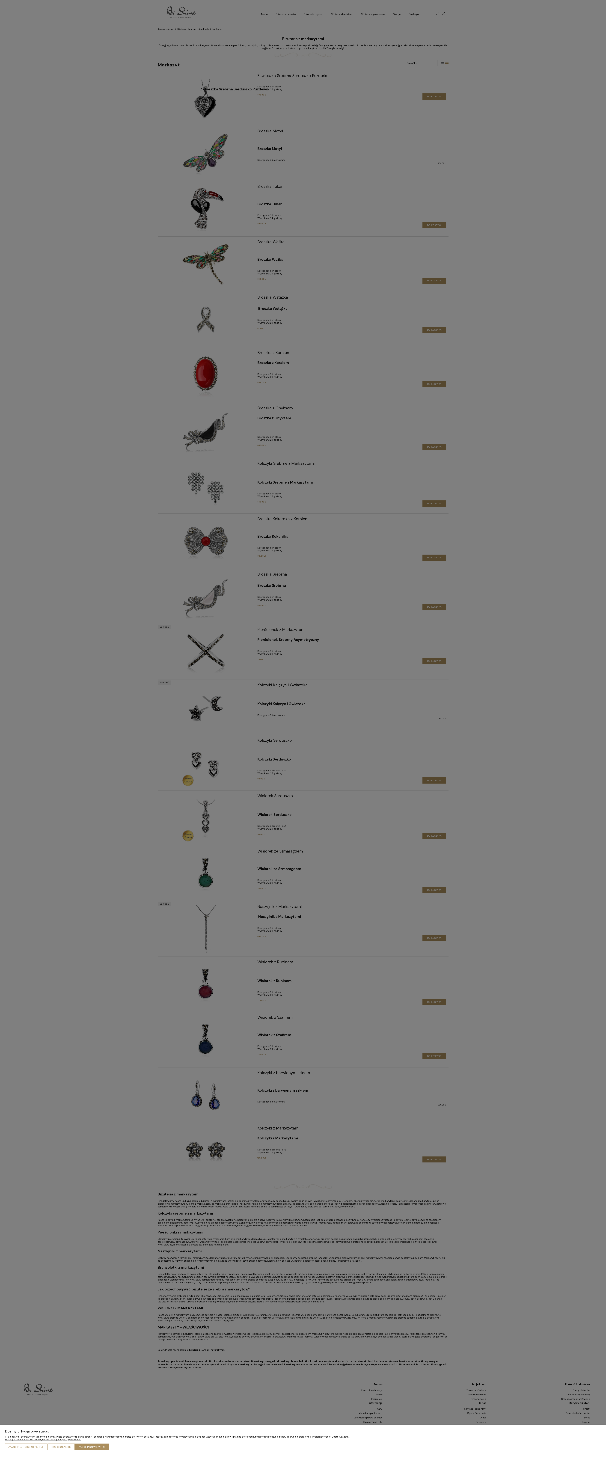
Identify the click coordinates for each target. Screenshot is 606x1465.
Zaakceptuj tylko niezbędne (26, 1447)
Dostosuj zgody (61, 1447)
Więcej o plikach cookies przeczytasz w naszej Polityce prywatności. (43, 1439)
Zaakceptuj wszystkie (92, 1447)
